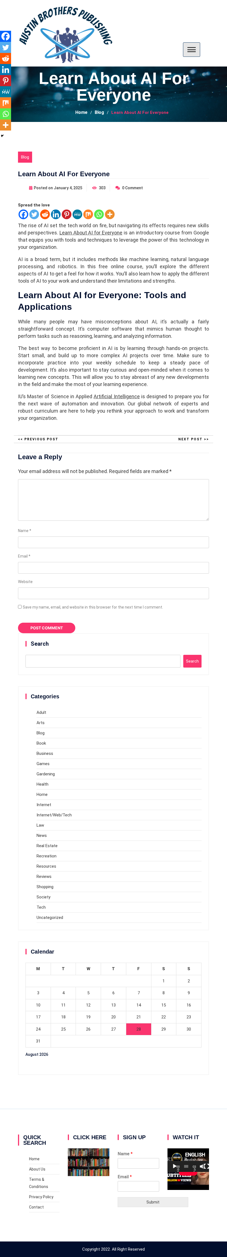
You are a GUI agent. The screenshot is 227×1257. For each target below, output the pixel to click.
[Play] (174, 1166)
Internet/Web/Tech (54, 815)
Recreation (46, 856)
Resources (46, 866)
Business (45, 753)
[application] (188, 1160)
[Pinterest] (66, 214)
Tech (41, 907)
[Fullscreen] (206, 1166)
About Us (37, 1169)
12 (88, 1005)
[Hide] (2, 136)
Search (40, 644)
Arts (41, 722)
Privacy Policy (41, 1197)
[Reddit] (45, 214)
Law (40, 825)
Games (43, 763)
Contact (36, 1207)
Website (25, 581)
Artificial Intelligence (117, 396)
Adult (41, 712)
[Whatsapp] (99, 214)
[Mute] (202, 1166)
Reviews (44, 876)
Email (24, 556)
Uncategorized (50, 917)
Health (42, 784)
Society (43, 897)
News (42, 835)
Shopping (45, 886)
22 (163, 1017)
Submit (152, 1202)
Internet (44, 804)
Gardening (46, 773)
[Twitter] (34, 214)
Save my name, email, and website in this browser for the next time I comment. (93, 607)
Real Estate (47, 845)
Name (24, 530)
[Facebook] (23, 214)
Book (41, 743)
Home (42, 794)
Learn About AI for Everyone (91, 233)
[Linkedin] (56, 214)
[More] (110, 214)
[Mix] (88, 214)
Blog (25, 157)
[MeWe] (77, 214)
